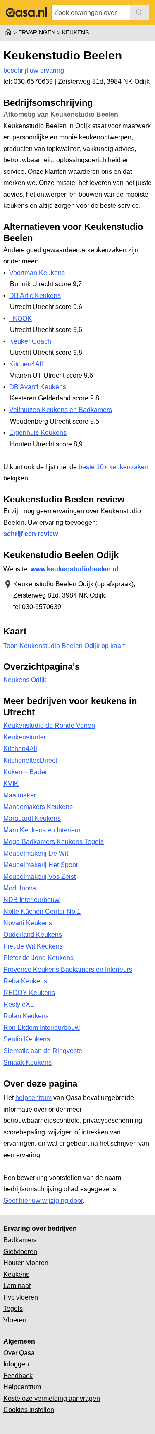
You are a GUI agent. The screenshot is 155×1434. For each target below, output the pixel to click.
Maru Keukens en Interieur (42, 830)
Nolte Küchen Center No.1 (42, 911)
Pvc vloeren (20, 1297)
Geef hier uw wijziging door (43, 1200)
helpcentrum (33, 1097)
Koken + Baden (26, 772)
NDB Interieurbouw (31, 899)
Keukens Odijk (24, 679)
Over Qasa (19, 1352)
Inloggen (16, 1364)
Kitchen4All (26, 364)
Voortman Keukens (37, 272)
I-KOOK (20, 318)
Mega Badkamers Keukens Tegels (53, 841)
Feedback (18, 1375)
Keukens (16, 1274)
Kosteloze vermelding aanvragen (51, 1398)
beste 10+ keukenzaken (113, 467)
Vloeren (14, 1320)
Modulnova (19, 888)
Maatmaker (19, 795)
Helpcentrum (22, 1386)
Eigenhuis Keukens (38, 432)
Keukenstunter (24, 737)
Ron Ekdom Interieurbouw (41, 1027)
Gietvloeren (20, 1251)
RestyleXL (18, 1004)
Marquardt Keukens (32, 818)
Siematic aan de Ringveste (42, 1050)
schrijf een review (30, 533)
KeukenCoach (30, 341)
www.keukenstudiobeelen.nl (74, 569)
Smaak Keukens (27, 1062)
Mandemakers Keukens (38, 806)
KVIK (11, 783)
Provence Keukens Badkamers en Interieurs (67, 969)
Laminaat (17, 1285)
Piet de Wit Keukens (33, 946)
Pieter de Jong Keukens (38, 957)
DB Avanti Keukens (37, 386)
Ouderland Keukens (32, 934)
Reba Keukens (25, 981)
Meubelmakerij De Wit (35, 853)
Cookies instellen (28, 1409)
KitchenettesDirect (30, 760)
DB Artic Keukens (35, 295)
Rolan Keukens (26, 1015)
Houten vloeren (25, 1262)
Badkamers (20, 1240)
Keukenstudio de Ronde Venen (49, 725)
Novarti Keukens (27, 923)
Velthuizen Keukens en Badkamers (60, 409)
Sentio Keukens (26, 1039)
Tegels (13, 1308)
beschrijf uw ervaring (33, 70)
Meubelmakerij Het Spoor (40, 864)
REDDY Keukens (29, 992)
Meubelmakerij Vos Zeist (39, 876)
